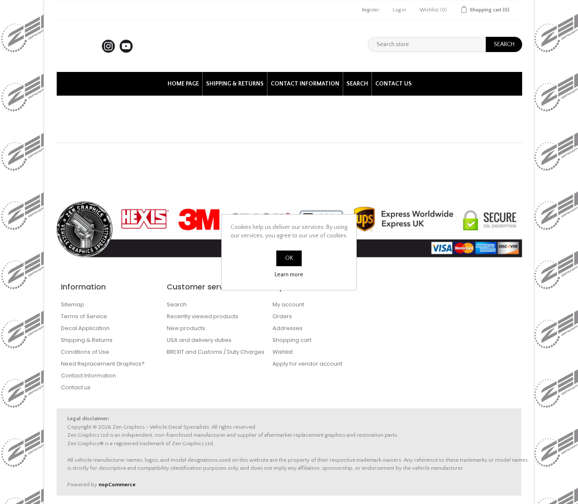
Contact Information (305, 83)
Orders (282, 316)
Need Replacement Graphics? (103, 364)
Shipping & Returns (235, 83)
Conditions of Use (85, 352)
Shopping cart (291, 340)
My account (288, 304)
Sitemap (72, 304)
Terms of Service (84, 316)
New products (186, 328)
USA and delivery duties (199, 340)
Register (370, 10)
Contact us (393, 83)
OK (289, 258)
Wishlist (282, 352)
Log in (399, 10)
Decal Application (85, 328)
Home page (183, 83)
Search (357, 83)
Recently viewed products (202, 316)
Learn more (289, 274)
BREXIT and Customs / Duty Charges (215, 352)
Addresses (287, 328)
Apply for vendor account (307, 364)
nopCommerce (117, 484)
